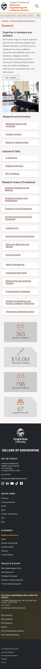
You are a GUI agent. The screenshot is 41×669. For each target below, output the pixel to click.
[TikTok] (17, 483)
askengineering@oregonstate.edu (14, 478)
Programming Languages (18, 291)
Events (3, 506)
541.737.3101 (6, 474)
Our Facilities (11, 77)
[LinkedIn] (8, 483)
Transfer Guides (7, 547)
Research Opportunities (17, 142)
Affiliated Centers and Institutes (16, 124)
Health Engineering (15, 264)
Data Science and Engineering (20, 236)
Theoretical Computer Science (20, 311)
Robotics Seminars (14, 165)
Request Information (9, 535)
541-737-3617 (5, 605)
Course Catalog (7, 555)
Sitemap (3, 662)
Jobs (2, 522)
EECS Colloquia (12, 173)
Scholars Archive (13, 134)
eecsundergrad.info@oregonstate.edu (13, 608)
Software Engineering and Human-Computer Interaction (20, 302)
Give (3, 518)
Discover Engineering (9, 543)
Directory (4, 498)
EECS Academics (7, 619)
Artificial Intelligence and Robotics (17, 188)
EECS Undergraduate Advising (12, 631)
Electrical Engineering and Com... (23, 21)
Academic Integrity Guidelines (12, 580)
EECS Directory (6, 615)
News (3, 510)
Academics (8, 15)
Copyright (4, 659)
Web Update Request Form (11, 568)
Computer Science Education (18, 208)
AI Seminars (11, 157)
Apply (3, 539)
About (2, 15)
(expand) (5, 21)
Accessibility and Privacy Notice (10, 649)
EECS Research (6, 623)
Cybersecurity (12, 228)
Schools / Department (9, 514)
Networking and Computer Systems (18, 282)
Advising (4, 551)
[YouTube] (12, 483)
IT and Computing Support (11, 584)
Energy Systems (13, 254)
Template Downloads (9, 576)
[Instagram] (3, 483)
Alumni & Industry (22, 15)
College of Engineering (19, 2)
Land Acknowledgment (7, 652)
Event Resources (7, 572)
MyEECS (31, 15)
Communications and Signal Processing (18, 217)
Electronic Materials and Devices (17, 245)
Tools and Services (8, 502)
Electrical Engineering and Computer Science (19, 8)
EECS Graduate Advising (10, 635)
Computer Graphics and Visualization (16, 199)
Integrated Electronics (16, 272)
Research (14, 15)
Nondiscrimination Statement (9, 655)
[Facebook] (22, 483)
